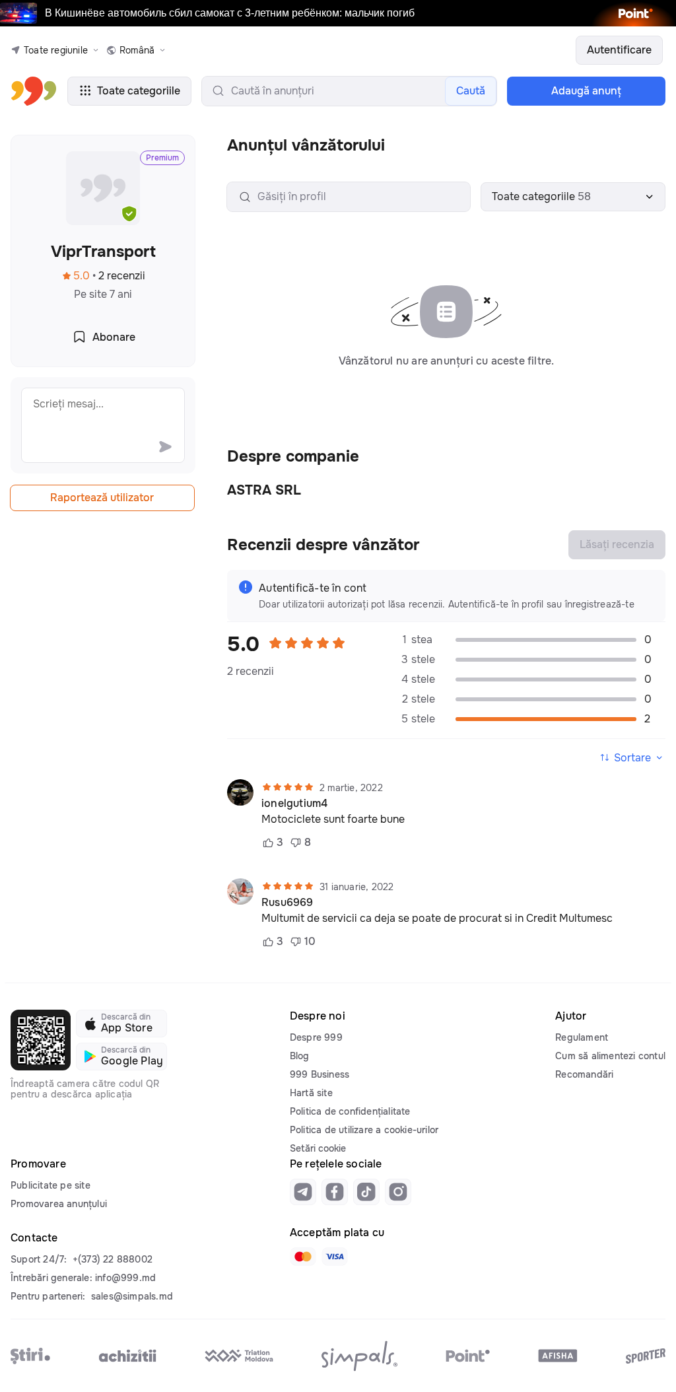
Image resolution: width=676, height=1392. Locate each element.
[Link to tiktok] (366, 1192)
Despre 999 (316, 1037)
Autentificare (619, 50)
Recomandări (584, 1074)
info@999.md (125, 1277)
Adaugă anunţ (586, 91)
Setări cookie (318, 1148)
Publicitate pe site (50, 1185)
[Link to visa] (334, 1256)
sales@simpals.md (132, 1296)
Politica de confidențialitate (350, 1111)
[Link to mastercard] (303, 1256)
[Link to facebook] (334, 1192)
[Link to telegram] (303, 1192)
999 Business (319, 1074)
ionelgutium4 (294, 803)
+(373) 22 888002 (112, 1259)
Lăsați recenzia (617, 544)
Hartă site (311, 1093)
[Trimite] (165, 446)
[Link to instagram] (398, 1192)
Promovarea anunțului (59, 1204)
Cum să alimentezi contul (610, 1056)
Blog (300, 1056)
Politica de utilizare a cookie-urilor (364, 1130)
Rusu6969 (287, 902)
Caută (470, 91)
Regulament (581, 1037)
